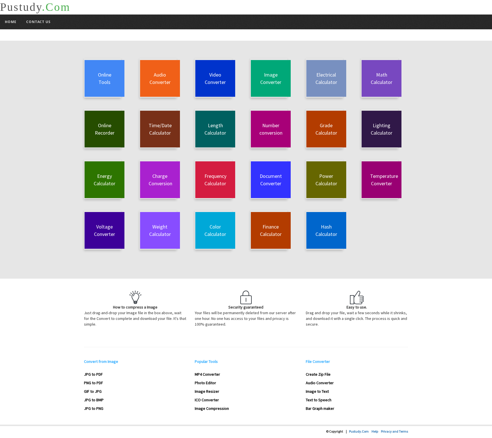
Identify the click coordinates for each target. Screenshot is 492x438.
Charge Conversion (160, 180)
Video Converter (215, 78)
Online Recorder (104, 129)
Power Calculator (326, 180)
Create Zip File (318, 374)
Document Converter (271, 180)
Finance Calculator (271, 230)
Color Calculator (215, 230)
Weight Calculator (160, 230)
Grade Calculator (326, 129)
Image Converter (270, 78)
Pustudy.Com (360, 431)
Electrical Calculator (326, 78)
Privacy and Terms (394, 431)
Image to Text (317, 391)
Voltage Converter (104, 230)
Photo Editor (205, 382)
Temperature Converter (384, 180)
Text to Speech (318, 399)
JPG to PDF (93, 374)
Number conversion (270, 129)
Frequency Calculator (215, 180)
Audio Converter (160, 78)
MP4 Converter (207, 374)
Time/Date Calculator (160, 129)
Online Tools (104, 78)
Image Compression (212, 408)
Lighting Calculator (381, 129)
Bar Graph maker (320, 408)
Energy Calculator (104, 180)
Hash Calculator (326, 230)
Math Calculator (381, 78)
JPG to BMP (94, 399)
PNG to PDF (93, 382)
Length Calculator (215, 129)
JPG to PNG (93, 408)
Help (376, 431)
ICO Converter (207, 399)
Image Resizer (207, 391)
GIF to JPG (93, 391)
